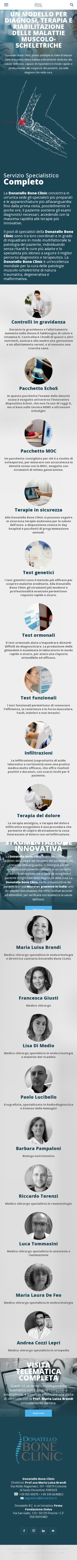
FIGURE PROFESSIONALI (44, 1552)
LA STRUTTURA (14, 1549)
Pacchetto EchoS (38, 388)
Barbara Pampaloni (38, 1148)
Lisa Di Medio (38, 1045)
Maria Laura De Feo (38, 1295)
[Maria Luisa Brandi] (38, 929)
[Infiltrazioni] (38, 735)
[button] (6, 5)
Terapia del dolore (38, 815)
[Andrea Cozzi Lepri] (38, 1325)
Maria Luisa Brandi (38, 947)
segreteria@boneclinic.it (41, 1498)
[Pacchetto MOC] (38, 433)
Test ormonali (38, 635)
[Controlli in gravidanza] (38, 304)
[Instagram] (33, 1530)
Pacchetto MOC (38, 451)
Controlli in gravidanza (38, 322)
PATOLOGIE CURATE (57, 1549)
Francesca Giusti (38, 998)
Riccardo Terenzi (38, 1196)
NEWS (62, 1552)
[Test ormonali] (38, 617)
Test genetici (38, 572)
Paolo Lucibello (39, 1097)
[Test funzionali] (38, 680)
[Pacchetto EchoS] (38, 370)
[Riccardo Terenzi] (38, 1178)
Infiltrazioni (39, 753)
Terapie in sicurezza (38, 510)
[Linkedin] (43, 1530)
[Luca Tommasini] (38, 1226)
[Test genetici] (38, 555)
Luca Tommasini (38, 1244)
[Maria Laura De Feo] (38, 1277)
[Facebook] (24, 1530)
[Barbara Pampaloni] (38, 1131)
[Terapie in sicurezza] (38, 492)
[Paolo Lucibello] (38, 1079)
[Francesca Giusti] (38, 980)
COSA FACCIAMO (20, 1552)
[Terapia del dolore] (38, 798)
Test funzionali (39, 698)
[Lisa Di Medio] (38, 1028)
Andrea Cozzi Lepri (38, 1343)
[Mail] (53, 1530)
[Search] (72, 5)
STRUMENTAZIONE (34, 1549)
